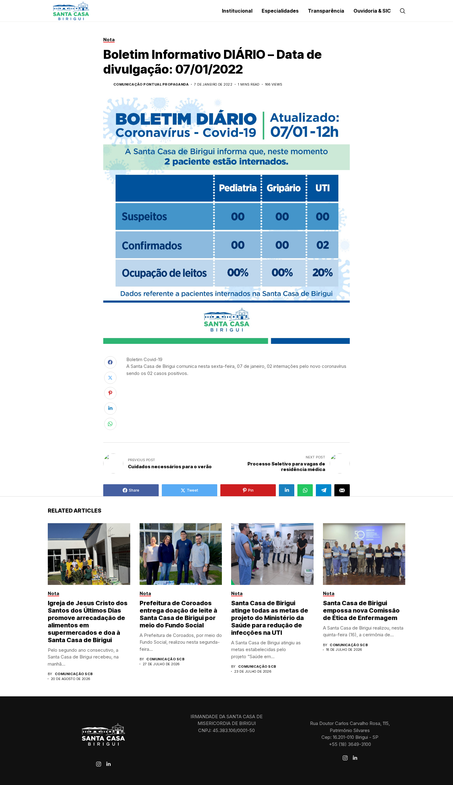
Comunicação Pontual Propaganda (151, 85)
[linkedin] (108, 764)
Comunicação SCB (74, 674)
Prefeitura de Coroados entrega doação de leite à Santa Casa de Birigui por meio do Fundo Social (178, 614)
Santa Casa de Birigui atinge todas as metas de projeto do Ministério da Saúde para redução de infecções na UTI (269, 617)
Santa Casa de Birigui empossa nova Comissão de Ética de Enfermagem (361, 610)
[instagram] (98, 764)
